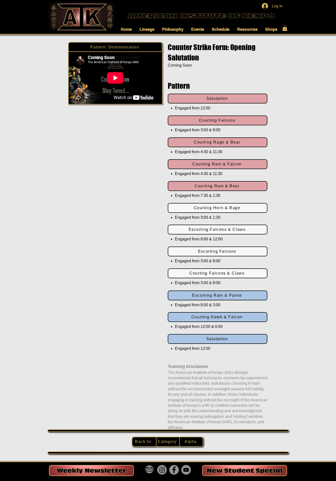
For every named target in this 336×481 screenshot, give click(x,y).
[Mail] (149, 469)
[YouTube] (186, 470)
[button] (127, 29)
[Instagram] (162, 470)
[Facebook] (174, 470)
